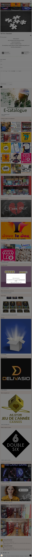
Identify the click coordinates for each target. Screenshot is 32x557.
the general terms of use (20, 280)
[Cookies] (2, 555)
